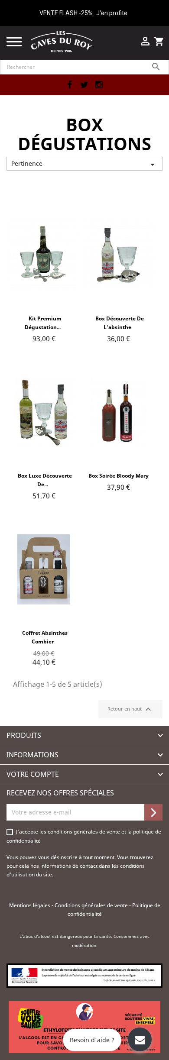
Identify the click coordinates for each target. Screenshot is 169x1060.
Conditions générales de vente (92, 905)
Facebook (69, 85)
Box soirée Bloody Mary (118, 475)
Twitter (84, 85)
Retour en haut (130, 709)
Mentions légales (30, 905)
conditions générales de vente (84, 831)
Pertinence (84, 164)
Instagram (99, 85)
